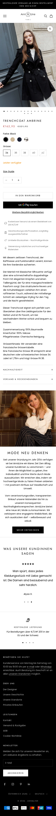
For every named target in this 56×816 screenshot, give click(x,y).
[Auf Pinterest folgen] (20, 784)
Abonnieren (16, 773)
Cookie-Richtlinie (12, 735)
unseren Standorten (20, 673)
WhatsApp (46, 666)
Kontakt (7, 720)
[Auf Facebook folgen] (4, 784)
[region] (28, 627)
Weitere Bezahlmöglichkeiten (28, 212)
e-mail (30, 666)
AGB (5, 730)
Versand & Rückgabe (14, 725)
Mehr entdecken (28, 530)
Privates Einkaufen (13, 704)
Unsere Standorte (12, 699)
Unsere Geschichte (13, 694)
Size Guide (8, 171)
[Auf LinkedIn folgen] (28, 784)
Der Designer (10, 689)
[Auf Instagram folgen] (12, 784)
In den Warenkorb (27, 195)
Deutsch (39, 794)
